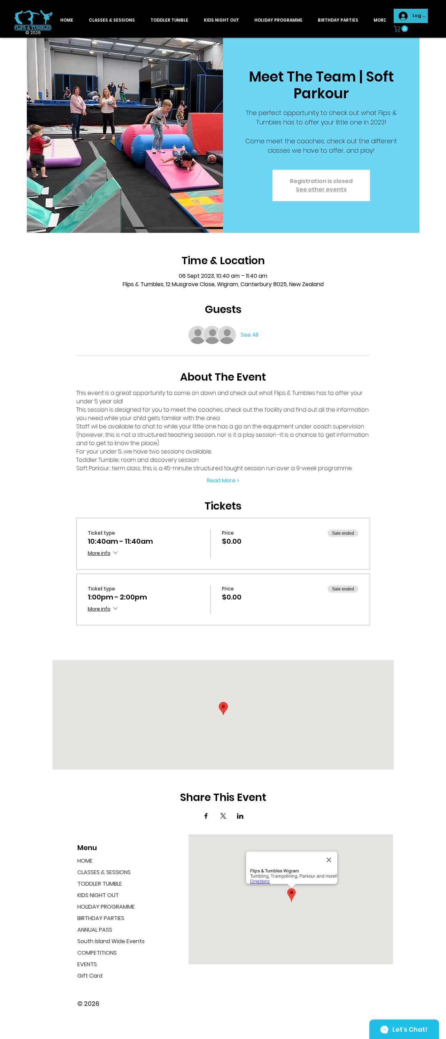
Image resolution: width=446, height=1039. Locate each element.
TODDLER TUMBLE (99, 884)
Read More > (223, 480)
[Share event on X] (223, 816)
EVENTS (87, 964)
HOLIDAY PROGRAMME (106, 907)
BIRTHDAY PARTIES (100, 918)
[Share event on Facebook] (206, 816)
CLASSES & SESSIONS (104, 872)
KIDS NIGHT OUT (98, 895)
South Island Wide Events (108, 941)
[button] (401, 28)
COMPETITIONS (97, 953)
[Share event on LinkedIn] (240, 816)
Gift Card (89, 976)
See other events (321, 189)
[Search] (386, 19)
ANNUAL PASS (94, 930)
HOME (85, 861)
